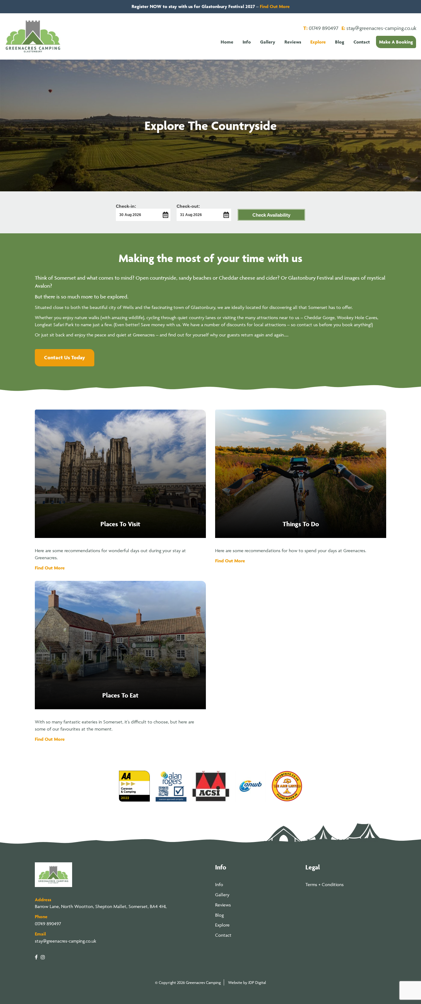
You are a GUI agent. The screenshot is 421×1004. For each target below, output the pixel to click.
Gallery (222, 895)
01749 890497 (323, 28)
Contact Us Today (64, 357)
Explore (222, 925)
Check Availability (271, 215)
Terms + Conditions (324, 884)
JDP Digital (257, 982)
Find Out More (275, 6)
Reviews (223, 905)
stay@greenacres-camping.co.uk (381, 28)
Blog (219, 915)
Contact (223, 935)
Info (219, 884)
